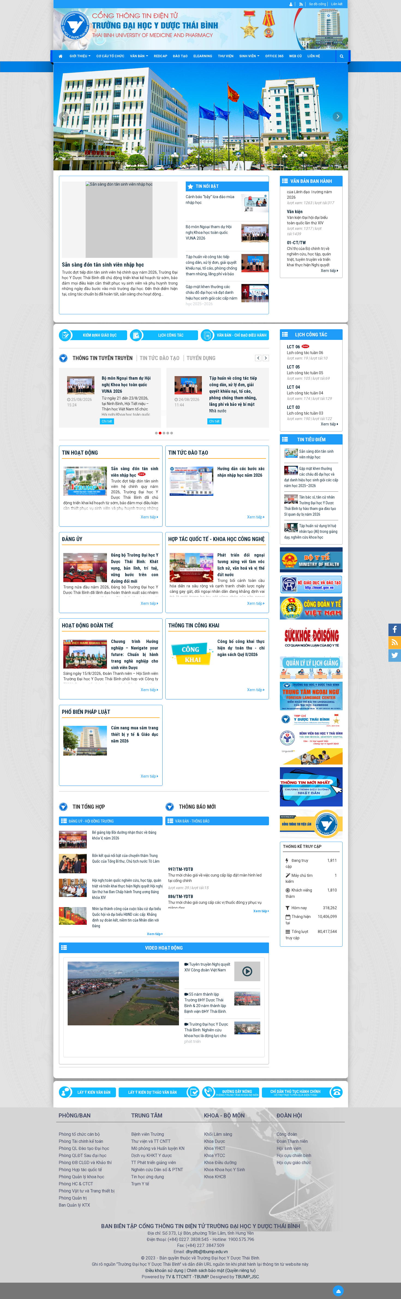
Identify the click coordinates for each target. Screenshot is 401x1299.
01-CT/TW (296, 211)
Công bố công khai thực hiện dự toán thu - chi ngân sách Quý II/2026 (241, 648)
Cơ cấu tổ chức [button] (110, 56)
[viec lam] (311, 823)
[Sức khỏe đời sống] (311, 637)
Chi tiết (107, 421)
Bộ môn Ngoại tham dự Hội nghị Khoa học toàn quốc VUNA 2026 (209, 232)
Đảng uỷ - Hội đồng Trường (91, 821)
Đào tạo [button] (180, 56)
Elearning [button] (202, 56)
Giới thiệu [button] (79, 56)
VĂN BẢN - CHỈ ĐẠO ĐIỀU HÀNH (242, 335)
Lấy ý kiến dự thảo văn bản (152, 1092)
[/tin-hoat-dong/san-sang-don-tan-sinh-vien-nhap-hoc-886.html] (120, 219)
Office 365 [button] (274, 56)
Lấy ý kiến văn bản (93, 1092)
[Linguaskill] (311, 756)
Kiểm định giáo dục (99, 335)
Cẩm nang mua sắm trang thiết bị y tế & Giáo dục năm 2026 (134, 734)
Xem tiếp (329, 270)
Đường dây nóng (237, 1092)
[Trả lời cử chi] (311, 695)
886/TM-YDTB (180, 846)
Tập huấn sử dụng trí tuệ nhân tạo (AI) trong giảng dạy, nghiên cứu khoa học (310, 531)
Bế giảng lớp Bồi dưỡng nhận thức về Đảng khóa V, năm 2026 (124, 835)
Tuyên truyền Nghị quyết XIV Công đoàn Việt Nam (207, 967)
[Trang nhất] (61, 56)
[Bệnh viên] (311, 738)
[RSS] (301, 4)
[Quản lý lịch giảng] (311, 667)
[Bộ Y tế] (311, 559)
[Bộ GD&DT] (311, 584)
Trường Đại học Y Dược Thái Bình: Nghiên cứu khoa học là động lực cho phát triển (206, 1033)
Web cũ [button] (295, 56)
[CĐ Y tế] (311, 608)
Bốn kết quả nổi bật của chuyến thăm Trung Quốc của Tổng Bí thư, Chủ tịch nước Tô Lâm (126, 858)
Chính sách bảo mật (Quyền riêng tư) (221, 1270)
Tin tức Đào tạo (159, 358)
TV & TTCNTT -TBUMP (187, 1276)
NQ (289, 259)
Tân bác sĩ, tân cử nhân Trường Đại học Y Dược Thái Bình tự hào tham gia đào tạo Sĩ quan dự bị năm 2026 (234, 388)
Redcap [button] (160, 56)
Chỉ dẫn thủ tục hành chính (295, 1092)
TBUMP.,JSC (247, 1276)
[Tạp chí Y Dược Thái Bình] (311, 720)
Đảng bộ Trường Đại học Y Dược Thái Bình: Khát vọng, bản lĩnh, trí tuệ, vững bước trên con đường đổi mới (134, 568)
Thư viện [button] (226, 56)
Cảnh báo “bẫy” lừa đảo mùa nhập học (210, 200)
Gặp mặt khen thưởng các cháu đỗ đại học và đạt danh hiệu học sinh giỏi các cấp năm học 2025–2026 (211, 295)
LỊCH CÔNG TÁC (170, 335)
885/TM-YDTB (180, 874)
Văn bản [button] (137, 56)
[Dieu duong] (311, 786)
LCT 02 (293, 377)
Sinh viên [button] (248, 56)
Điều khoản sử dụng (164, 1270)
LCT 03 (293, 357)
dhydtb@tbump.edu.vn (207, 1251)
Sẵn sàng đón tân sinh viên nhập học (103, 264)
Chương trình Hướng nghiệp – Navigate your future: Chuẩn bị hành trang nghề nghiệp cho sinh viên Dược (134, 654)
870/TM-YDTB (180, 901)
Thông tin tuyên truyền (103, 358)
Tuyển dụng (201, 358)
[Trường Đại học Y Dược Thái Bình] (75, 25)
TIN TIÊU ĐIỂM (311, 439)
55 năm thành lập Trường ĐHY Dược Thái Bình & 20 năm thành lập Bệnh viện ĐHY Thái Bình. (205, 1003)
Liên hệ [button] (313, 56)
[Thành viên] (291, 4)
